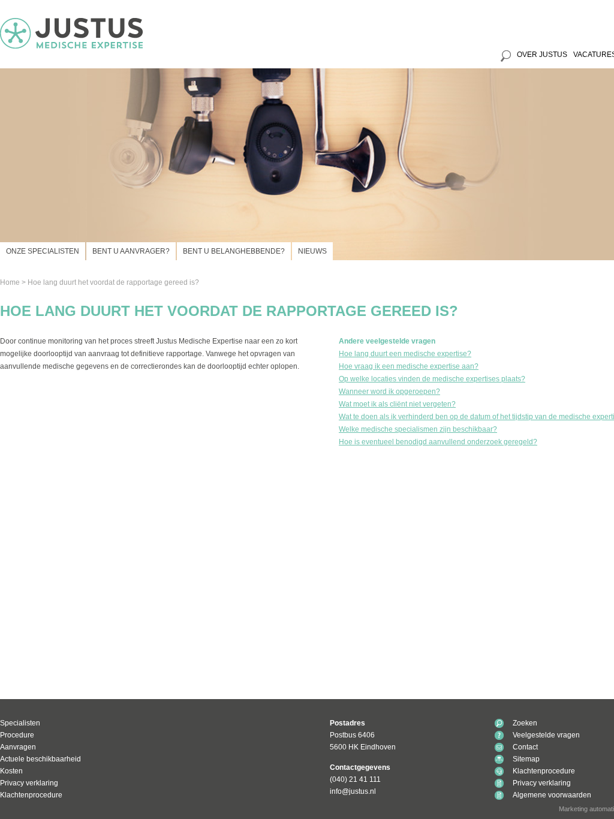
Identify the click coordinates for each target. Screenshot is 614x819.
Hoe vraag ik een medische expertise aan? (408, 366)
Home (10, 282)
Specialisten (20, 723)
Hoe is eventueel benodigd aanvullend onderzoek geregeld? (438, 442)
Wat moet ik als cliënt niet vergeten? (397, 404)
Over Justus (542, 54)
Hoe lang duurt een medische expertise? (405, 354)
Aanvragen (18, 747)
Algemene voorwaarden (552, 795)
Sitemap (526, 759)
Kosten (11, 771)
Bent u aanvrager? (131, 251)
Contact (525, 747)
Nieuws (312, 251)
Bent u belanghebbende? (234, 251)
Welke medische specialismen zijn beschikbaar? (418, 429)
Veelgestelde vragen (546, 735)
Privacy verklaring (29, 783)
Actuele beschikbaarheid (40, 759)
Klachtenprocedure (31, 795)
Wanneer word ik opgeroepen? (389, 391)
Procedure (17, 735)
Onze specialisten (42, 251)
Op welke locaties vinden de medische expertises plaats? (432, 379)
